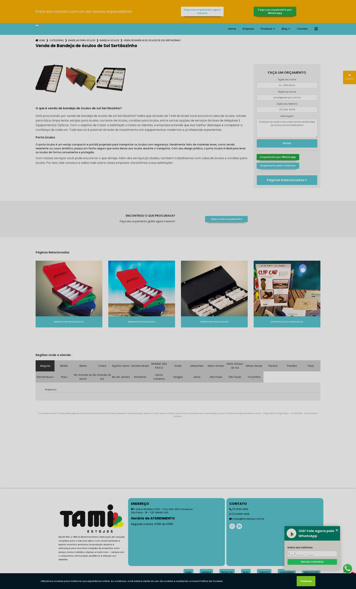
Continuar (306, 581)
